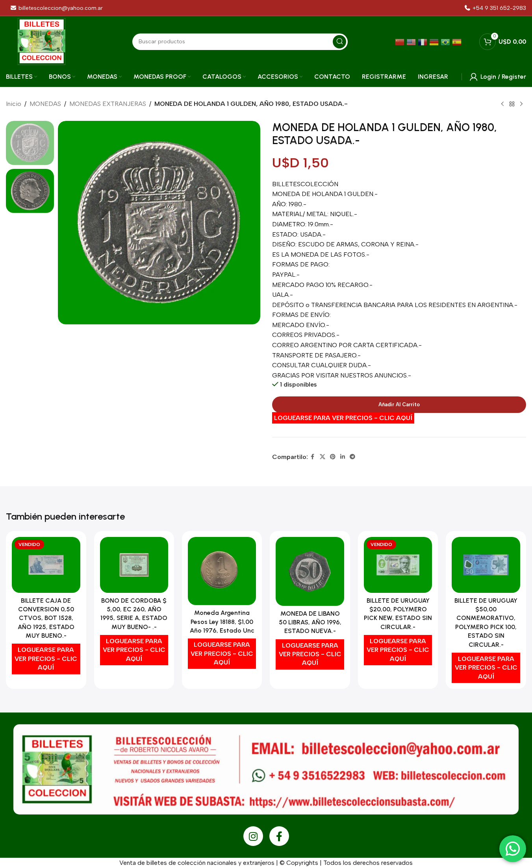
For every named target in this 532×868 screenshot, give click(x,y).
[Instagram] (253, 836)
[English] (412, 41)
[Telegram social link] (352, 457)
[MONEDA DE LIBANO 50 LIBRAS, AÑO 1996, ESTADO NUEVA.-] (310, 571)
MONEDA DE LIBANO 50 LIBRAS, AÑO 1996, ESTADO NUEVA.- (310, 622)
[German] (435, 41)
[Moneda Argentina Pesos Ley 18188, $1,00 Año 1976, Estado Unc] (222, 571)
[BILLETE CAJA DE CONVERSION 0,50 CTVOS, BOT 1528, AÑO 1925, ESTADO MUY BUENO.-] (46, 565)
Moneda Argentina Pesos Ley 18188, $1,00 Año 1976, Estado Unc (222, 621)
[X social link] (322, 457)
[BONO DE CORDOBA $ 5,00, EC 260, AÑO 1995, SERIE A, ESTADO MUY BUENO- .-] (134, 565)
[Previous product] (502, 104)
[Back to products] (512, 104)
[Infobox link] (495, 8)
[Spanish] (457, 41)
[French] (423, 41)
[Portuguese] (446, 41)
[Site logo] (41, 41)
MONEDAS (45, 103)
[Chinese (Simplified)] (400, 41)
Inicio (13, 103)
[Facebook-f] (279, 836)
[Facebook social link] (312, 457)
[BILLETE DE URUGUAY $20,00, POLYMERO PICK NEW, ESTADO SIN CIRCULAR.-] (398, 565)
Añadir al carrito (399, 404)
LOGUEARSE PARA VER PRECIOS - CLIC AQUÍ (343, 418)
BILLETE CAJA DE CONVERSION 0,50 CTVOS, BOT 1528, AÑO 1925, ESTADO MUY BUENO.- (46, 618)
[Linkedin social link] (342, 457)
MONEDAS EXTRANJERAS (107, 103)
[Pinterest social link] (333, 457)
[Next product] (521, 104)
